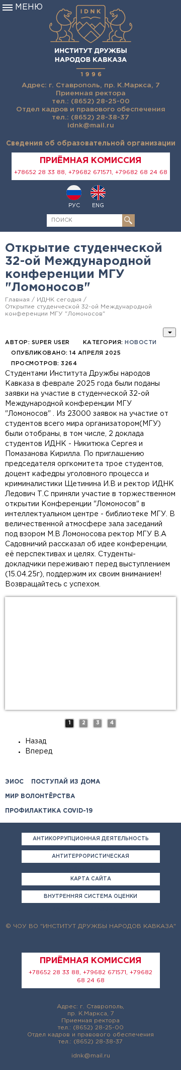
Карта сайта (90, 879)
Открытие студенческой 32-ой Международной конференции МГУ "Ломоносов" (78, 310)
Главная (17, 299)
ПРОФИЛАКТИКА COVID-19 (49, 811)
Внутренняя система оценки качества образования (90, 898)
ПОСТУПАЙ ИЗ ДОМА (65, 782)
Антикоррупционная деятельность (91, 839)
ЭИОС (14, 782)
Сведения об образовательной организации (90, 143)
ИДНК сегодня (59, 299)
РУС (74, 205)
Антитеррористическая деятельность (90, 858)
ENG (98, 205)
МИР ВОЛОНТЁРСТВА (40, 796)
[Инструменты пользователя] (169, 332)
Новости (141, 342)
